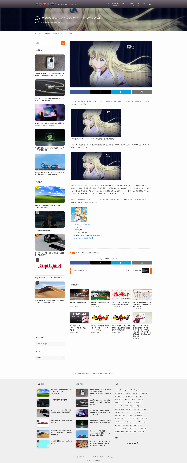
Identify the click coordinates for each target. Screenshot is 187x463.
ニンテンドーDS (136, 425)
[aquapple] (45, 4)
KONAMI (128, 406)
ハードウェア (120, 428)
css (128, 393)
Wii (130, 415)
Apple (118, 390)
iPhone (119, 403)
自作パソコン (131, 431)
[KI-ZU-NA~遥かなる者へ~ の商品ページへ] (79, 221)
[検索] (137, 443)
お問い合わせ (110, 457)
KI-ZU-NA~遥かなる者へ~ (83, 224)
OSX (136, 409)
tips (125, 412)
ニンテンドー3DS (121, 425)
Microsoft (119, 409)
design (144, 393)
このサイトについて (84, 457)
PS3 (143, 409)
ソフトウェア (130, 422)
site (117, 412)
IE (127, 399)
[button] (80, 92)
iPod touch (137, 403)
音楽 (141, 431)
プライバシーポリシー (98, 457)
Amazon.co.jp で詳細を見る (83, 238)
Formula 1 (139, 396)
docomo (119, 396)
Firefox (129, 396)
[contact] (135, 443)
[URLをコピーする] (142, 92)
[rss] (132, 443)
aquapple (128, 390)
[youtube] (130, 443)
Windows (139, 415)
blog (137, 390)
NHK (128, 409)
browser (119, 393)
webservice (120, 415)
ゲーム (118, 422)
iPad (140, 399)
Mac (136, 406)
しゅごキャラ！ (132, 419)
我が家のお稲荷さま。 (94, 253)
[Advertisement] (50, 320)
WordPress (119, 419)
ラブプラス (132, 428)
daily (135, 393)
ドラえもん (142, 422)
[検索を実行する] (63, 43)
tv (78, 253)
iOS (133, 399)
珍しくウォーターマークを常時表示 (101, 101)
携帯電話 (119, 431)
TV (38, 22)
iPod (128, 403)
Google (119, 399)
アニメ (83, 253)
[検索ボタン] (150, 4)
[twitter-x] (127, 443)
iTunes (118, 406)
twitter (140, 412)
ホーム (75, 457)
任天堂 (142, 428)
